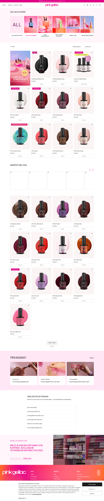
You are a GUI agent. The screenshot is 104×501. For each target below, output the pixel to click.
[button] (88, 46)
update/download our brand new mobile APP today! (52, 1)
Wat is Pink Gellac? (32, 407)
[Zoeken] (84, 5)
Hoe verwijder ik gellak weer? (34, 427)
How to (10, 5)
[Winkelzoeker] (90, 5)
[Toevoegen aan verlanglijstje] (49, 52)
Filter (13, 46)
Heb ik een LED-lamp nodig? (34, 423)
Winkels (79, 479)
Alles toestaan (92, 484)
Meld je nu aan (27, 458)
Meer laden (52, 342)
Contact (56, 476)
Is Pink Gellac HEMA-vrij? (33, 411)
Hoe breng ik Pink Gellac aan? (34, 419)
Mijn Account (57, 479)
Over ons (79, 474)
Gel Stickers (34, 476)
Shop (4, 5)
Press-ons (33, 479)
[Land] (87, 5)
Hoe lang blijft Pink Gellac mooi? (35, 415)
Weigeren (92, 493)
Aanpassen (91, 489)
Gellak (32, 474)
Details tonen (22, 498)
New (20, 5)
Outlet (16, 5)
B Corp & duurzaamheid (83, 476)
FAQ (55, 474)
